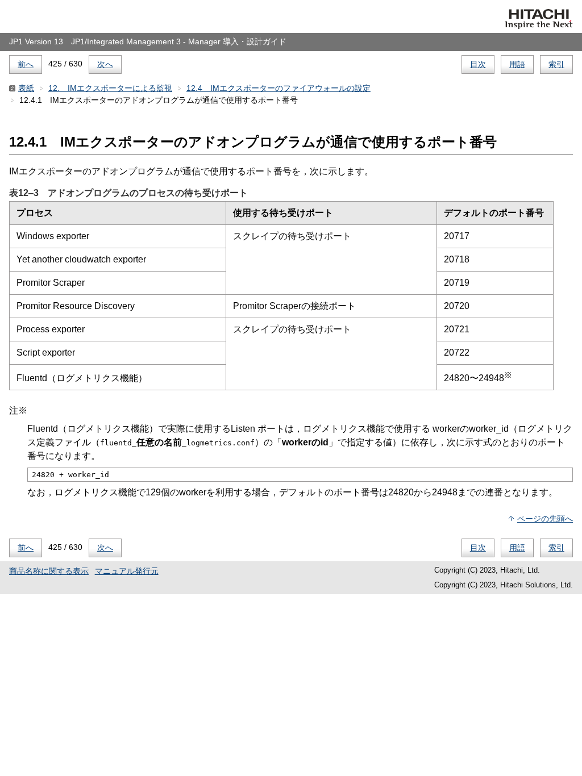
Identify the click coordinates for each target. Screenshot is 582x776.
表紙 (26, 88)
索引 (556, 64)
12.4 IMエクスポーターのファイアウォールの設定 (278, 88)
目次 (478, 64)
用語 (517, 64)
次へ (105, 64)
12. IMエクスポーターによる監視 (110, 88)
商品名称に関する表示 (49, 570)
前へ (26, 64)
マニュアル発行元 (127, 570)
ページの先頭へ (545, 518)
